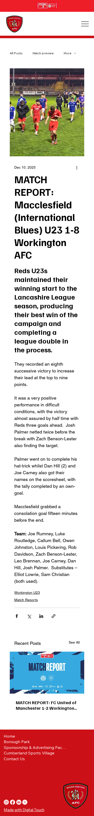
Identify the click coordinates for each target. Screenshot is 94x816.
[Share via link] (53, 616)
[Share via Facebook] (16, 616)
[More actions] (77, 167)
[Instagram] (6, 802)
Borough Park (17, 741)
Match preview (43, 53)
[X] (24, 802)
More (67, 53)
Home (9, 736)
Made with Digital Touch (24, 809)
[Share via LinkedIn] (41, 616)
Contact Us (14, 758)
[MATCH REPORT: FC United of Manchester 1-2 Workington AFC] (47, 673)
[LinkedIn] (18, 802)
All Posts (16, 53)
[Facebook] (12, 802)
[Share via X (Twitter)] (29, 616)
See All (74, 642)
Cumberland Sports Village (29, 752)
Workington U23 (27, 593)
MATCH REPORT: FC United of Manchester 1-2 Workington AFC (46, 705)
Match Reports (26, 600)
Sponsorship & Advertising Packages (35, 747)
